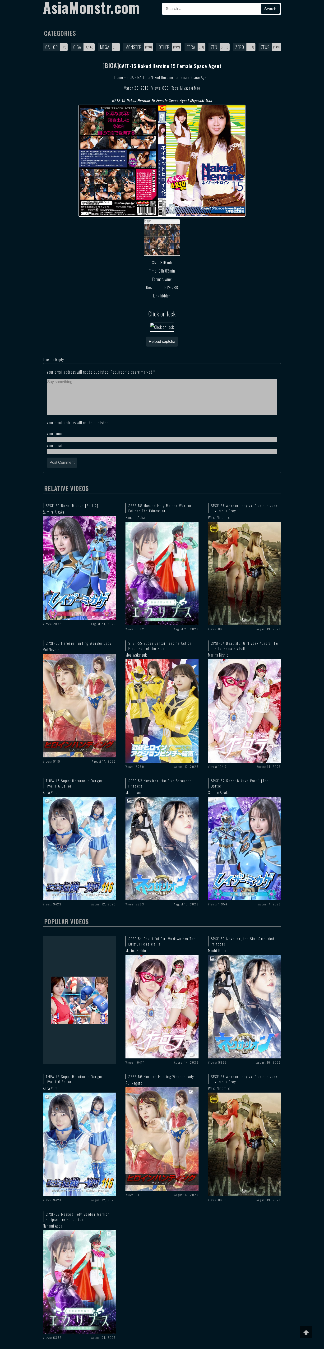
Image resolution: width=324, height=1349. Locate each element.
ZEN (214, 47)
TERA (191, 47)
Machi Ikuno (134, 792)
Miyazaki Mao (190, 88)
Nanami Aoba (135, 517)
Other (164, 47)
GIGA (77, 47)
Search (270, 9)
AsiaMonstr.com (91, 7)
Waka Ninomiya (219, 517)
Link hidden (162, 296)
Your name (55, 433)
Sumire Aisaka (53, 512)
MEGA (104, 47)
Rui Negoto (51, 650)
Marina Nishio (218, 655)
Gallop (51, 47)
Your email (55, 445)
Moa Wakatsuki (136, 655)
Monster (133, 47)
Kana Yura (50, 792)
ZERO (239, 47)
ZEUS (265, 47)
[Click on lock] (162, 327)
